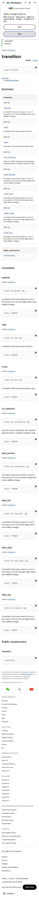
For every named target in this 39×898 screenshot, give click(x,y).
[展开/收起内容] (4, 46)
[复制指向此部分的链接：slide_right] (14, 548)
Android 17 (5, 780)
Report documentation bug (11, 836)
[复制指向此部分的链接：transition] (13, 651)
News (4, 715)
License (11, 878)
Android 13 (5, 794)
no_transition (10, 157)
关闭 (19, 27)
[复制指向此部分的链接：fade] (8, 325)
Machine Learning (8, 734)
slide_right (9, 213)
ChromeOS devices (8, 764)
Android (4, 701)
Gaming (4, 731)
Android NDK (6, 824)
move (6, 142)
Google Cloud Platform (10, 867)
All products (6, 871)
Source (4, 711)
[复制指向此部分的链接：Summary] (16, 89)
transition (8, 255)
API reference (6, 817)
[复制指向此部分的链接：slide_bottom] (17, 453)
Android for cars (7, 767)
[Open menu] (3, 2)
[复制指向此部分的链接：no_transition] (17, 409)
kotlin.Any (5, 78)
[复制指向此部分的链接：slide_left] (13, 500)
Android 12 (5, 797)
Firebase (5, 864)
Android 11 (5, 801)
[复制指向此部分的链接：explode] (12, 278)
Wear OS (5, 760)
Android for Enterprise (9, 704)
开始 (19, 34)
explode (7, 108)
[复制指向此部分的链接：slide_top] (13, 595)
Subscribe (29, 887)
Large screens (6, 757)
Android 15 (5, 787)
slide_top (8, 233)
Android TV (5, 771)
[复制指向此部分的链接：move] (9, 367)
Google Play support (8, 840)
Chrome (4, 860)
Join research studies (9, 843)
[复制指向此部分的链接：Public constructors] (28, 642)
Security (4, 708)
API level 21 (11, 50)
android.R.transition (12, 80)
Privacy (4, 744)
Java (35, 60)
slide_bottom (9, 175)
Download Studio (8, 820)
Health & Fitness (7, 737)
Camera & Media (7, 741)
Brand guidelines (22, 878)
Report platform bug (8, 833)
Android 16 (5, 783)
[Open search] (25, 2)
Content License (26, 674)
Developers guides (8, 813)
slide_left (8, 194)
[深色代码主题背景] (36, 67)
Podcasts (5, 721)
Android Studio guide (9, 810)
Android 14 (5, 790)
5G (3, 748)
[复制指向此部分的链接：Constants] (17, 268)
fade (6, 127)
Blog (3, 718)
